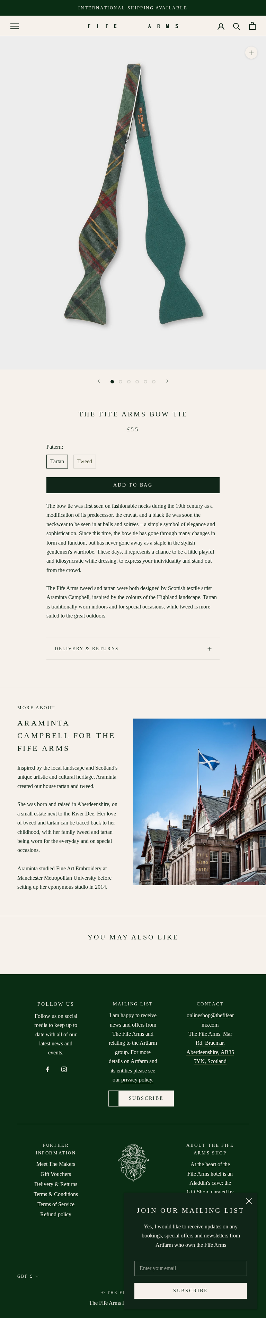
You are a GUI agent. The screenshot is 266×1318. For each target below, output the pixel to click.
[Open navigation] (14, 26)
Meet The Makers (55, 1164)
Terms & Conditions (56, 1194)
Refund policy (55, 1214)
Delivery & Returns (87, 648)
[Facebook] (47, 1069)
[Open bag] (252, 26)
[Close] (249, 1201)
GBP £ (25, 1276)
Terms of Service (55, 1204)
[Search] (236, 26)
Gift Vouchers (56, 1174)
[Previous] (99, 381)
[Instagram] (64, 1069)
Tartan (57, 461)
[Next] (167, 381)
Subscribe (190, 1290)
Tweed (84, 461)
